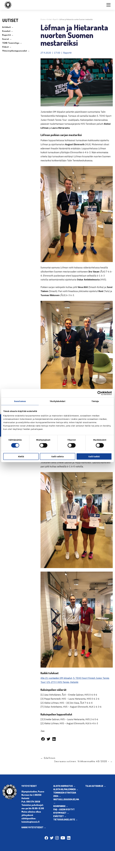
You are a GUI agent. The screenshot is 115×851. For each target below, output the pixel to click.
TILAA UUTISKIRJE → (95, 786)
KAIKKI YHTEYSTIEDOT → (33, 827)
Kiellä (21, 456)
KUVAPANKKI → (60, 806)
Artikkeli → (7, 27)
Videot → (6, 47)
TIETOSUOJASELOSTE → (65, 819)
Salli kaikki (94, 456)
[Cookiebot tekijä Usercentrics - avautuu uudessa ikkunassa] (99, 393)
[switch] (43, 445)
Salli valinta (57, 456)
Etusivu (43, 19)
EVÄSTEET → (59, 816)
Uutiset (49, 19)
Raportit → (7, 35)
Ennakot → (7, 31)
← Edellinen (48, 758)
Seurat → (7, 39)
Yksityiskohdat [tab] (57, 401)
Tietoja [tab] (95, 401)
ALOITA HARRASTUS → (64, 786)
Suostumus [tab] (20, 401)
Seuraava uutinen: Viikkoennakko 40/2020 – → (83, 761)
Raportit (55, 19)
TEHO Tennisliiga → (12, 43)
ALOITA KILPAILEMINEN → (65, 789)
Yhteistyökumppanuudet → (16, 51)
